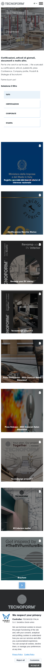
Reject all (21, 660)
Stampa (9, 123)
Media (14, 13)
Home (7, 13)
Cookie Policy (29, 654)
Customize (34, 660)
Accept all (35, 665)
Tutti (8, 95)
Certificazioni (12, 104)
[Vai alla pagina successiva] (22, 585)
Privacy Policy (17, 654)
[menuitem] (34, 3)
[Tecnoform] (22, 602)
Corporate (11, 114)
